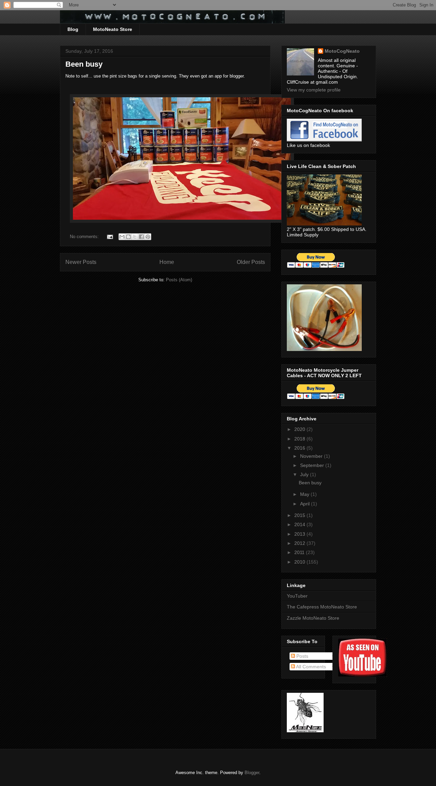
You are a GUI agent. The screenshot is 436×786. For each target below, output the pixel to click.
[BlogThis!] (128, 236)
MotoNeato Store (112, 29)
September (312, 465)
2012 (300, 543)
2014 (300, 524)
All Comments (310, 666)
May (305, 494)
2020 (300, 429)
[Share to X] (134, 236)
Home (166, 262)
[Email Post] (109, 236)
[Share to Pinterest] (147, 236)
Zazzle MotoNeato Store (313, 618)
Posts (301, 656)
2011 (300, 552)
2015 (300, 515)
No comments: (85, 236)
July (305, 474)
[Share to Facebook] (141, 236)
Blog (72, 29)
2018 (300, 438)
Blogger (252, 772)
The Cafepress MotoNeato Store (322, 606)
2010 (300, 562)
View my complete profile (314, 90)
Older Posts (251, 262)
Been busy (84, 64)
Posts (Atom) (179, 279)
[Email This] (122, 236)
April (305, 503)
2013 (300, 534)
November (312, 456)
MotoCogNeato (342, 51)
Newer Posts (80, 262)
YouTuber (297, 596)
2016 (300, 448)
